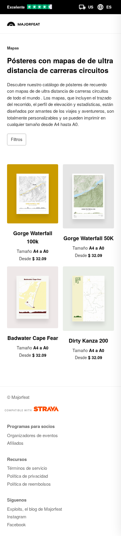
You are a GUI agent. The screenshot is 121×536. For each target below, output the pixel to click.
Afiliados (15, 443)
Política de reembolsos (29, 484)
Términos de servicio (27, 468)
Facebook (16, 524)
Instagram (16, 516)
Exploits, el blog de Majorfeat (34, 509)
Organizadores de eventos (32, 435)
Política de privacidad (27, 476)
